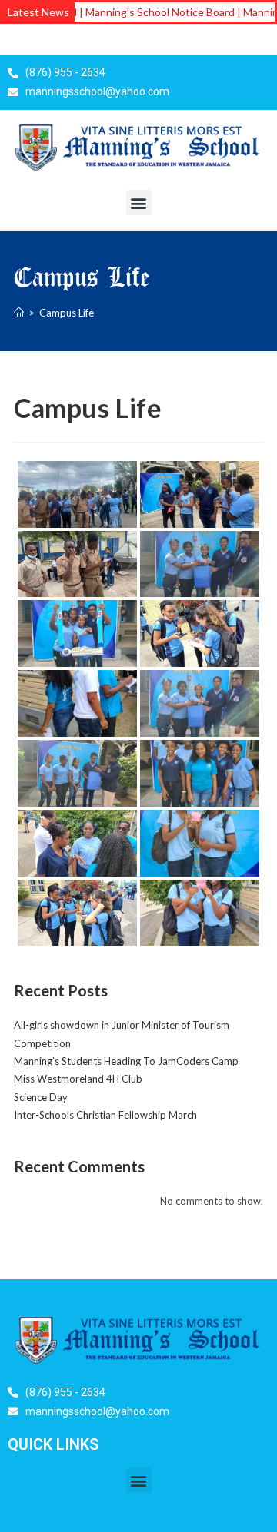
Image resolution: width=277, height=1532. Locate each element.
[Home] (19, 313)
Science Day (41, 1097)
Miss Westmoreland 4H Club (78, 1079)
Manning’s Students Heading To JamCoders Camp (126, 1061)
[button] (139, 202)
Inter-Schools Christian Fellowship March (105, 1115)
